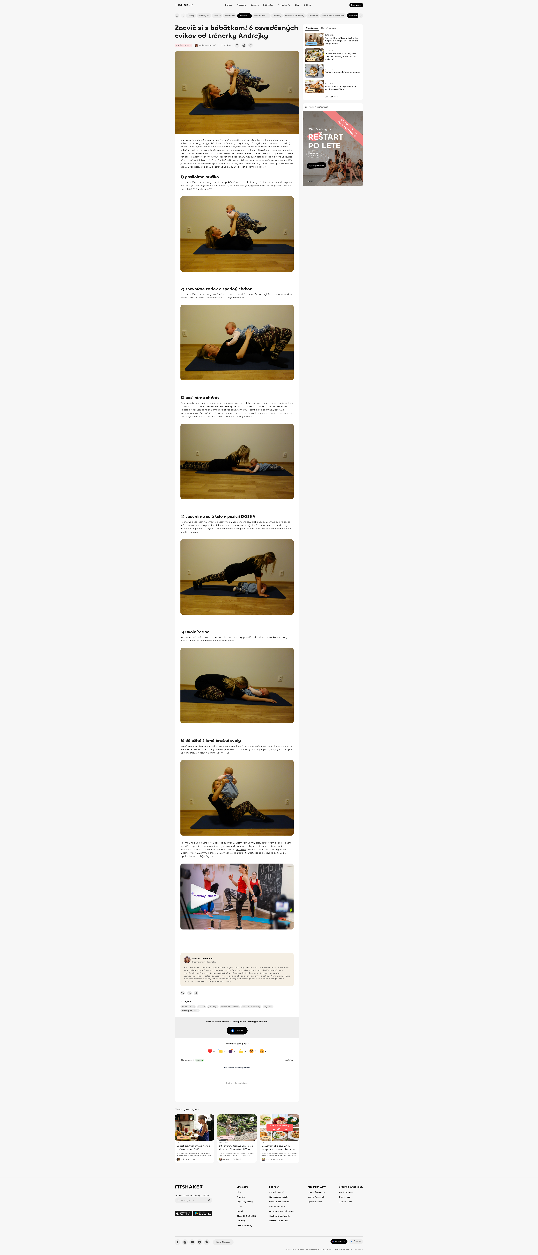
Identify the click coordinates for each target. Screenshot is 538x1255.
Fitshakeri (241, 849)
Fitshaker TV (284, 5)
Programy (241, 5)
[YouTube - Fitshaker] (192, 1242)
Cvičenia (255, 5)
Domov (228, 5)
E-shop (307, 5)
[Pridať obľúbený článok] (237, 45)
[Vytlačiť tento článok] (244, 45)
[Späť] (183, 15)
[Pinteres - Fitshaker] (207, 1242)
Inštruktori (268, 5)
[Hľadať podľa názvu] (177, 15)
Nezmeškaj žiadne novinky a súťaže (192, 1195)
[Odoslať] (208, 1200)
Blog (297, 5)
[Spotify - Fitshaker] (199, 1242)
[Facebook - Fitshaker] (177, 1242)
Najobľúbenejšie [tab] (328, 28)
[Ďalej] (361, 15)
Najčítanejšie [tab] (312, 28)
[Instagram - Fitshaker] (185, 1242)
